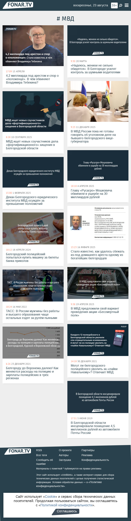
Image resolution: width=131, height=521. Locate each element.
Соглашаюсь (67, 511)
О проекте (65, 450)
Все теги (41, 455)
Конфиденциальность (95, 460)
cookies (66, 475)
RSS (39, 450)
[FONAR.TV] (18, 5)
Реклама (87, 455)
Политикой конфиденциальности (66, 505)
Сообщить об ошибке (44, 462)
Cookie (50, 496)
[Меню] (126, 5)
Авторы (64, 455)
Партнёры (88, 450)
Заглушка (65, 460)
